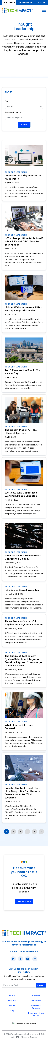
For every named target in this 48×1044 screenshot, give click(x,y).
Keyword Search (13, 112)
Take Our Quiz (24, 901)
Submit (40, 985)
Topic (8, 101)
